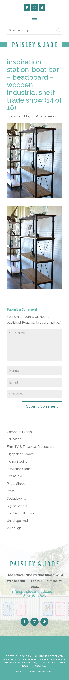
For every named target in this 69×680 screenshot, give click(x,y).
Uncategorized (17, 521)
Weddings (14, 528)
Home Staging (17, 461)
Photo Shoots (16, 484)
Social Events (16, 498)
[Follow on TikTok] (42, 7)
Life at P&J (14, 476)
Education (14, 439)
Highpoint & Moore (20, 454)
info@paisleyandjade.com (34, 591)
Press (11, 491)
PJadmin (16, 116)
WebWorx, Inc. (42, 671)
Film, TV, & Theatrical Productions (31, 447)
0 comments (48, 116)
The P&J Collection (20, 513)
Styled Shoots (17, 506)
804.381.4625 (34, 595)
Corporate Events (19, 432)
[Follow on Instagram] (34, 7)
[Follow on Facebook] (27, 7)
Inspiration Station (19, 469)
